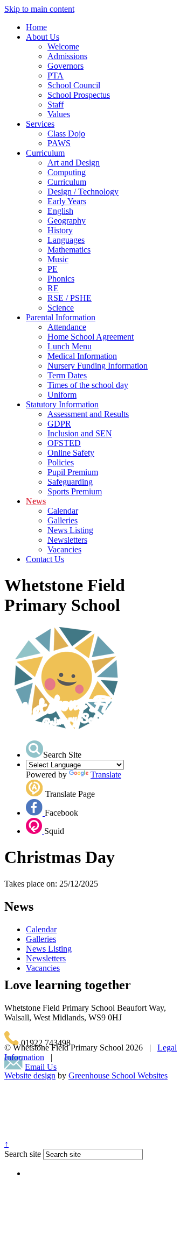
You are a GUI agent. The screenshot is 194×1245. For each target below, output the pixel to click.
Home (36, 27)
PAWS (59, 143)
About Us (42, 36)
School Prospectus (78, 94)
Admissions (67, 56)
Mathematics (69, 249)
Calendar (62, 510)
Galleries (62, 520)
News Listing (70, 530)
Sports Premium (74, 491)
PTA (55, 75)
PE (52, 269)
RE (53, 288)
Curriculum (45, 152)
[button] (34, 749)
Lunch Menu (69, 346)
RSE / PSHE (69, 298)
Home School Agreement (90, 336)
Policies (60, 462)
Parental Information (60, 317)
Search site (22, 1153)
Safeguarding (70, 481)
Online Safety (70, 452)
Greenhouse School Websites (118, 1075)
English (60, 210)
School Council (73, 85)
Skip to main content (39, 8)
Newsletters (67, 539)
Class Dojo (66, 133)
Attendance (66, 327)
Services (40, 123)
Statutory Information (62, 404)
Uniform (62, 394)
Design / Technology (83, 191)
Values (58, 114)
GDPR (59, 423)
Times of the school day (87, 385)
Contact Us (45, 559)
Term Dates (67, 375)
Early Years (66, 201)
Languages (66, 239)
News (36, 501)
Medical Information (82, 356)
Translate (106, 774)
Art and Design (73, 162)
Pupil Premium (72, 472)
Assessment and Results (88, 414)
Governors (65, 65)
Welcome (63, 46)
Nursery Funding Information (97, 365)
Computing (66, 172)
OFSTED (64, 443)
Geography (66, 220)
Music (57, 259)
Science (60, 307)
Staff (55, 104)
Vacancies (64, 549)
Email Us (41, 1066)
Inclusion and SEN (79, 433)
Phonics (60, 278)
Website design (30, 1075)
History (60, 230)
